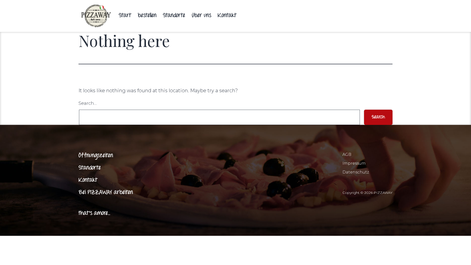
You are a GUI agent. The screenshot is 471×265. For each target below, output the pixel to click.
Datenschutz (355, 172)
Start (125, 16)
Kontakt (227, 16)
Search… (87, 103)
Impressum (354, 163)
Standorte (174, 16)
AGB (346, 154)
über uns (201, 16)
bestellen (147, 16)
